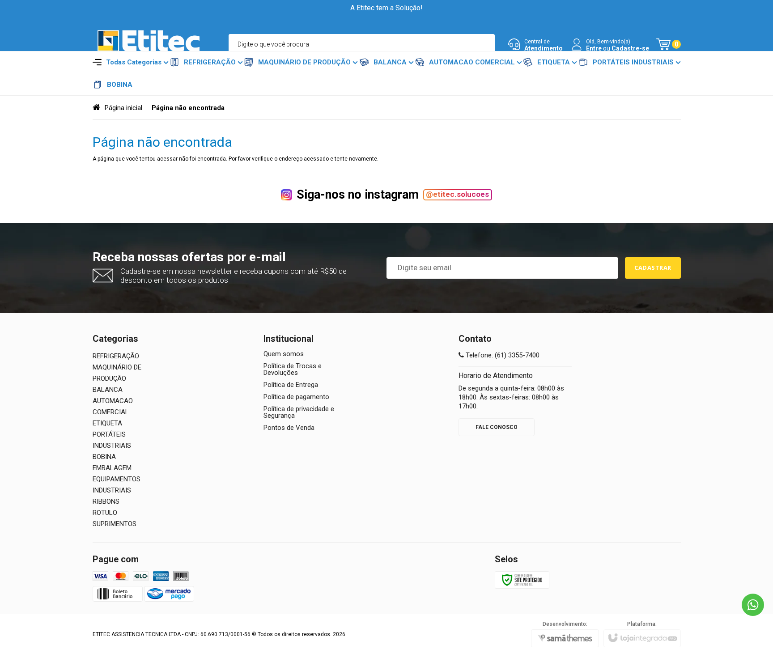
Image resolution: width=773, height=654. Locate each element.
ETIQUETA (107, 423)
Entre (594, 48)
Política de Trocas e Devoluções (292, 369)
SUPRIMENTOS (114, 524)
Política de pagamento (296, 397)
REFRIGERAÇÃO (116, 356)
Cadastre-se (630, 48)
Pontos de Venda (288, 428)
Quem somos (283, 354)
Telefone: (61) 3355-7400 (501, 355)
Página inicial (123, 108)
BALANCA (108, 390)
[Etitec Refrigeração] (148, 44)
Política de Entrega (290, 385)
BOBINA (104, 457)
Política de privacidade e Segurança (298, 412)
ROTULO (105, 513)
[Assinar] (653, 268)
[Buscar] (484, 44)
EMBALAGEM (112, 468)
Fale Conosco (497, 427)
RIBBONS (106, 501)
